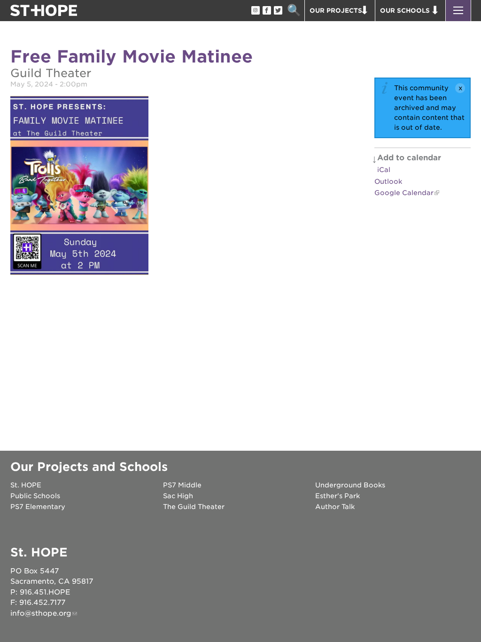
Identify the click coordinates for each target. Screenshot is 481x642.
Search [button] (293, 10)
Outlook (388, 181)
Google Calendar (404, 192)
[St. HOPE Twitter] (277, 11)
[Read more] (79, 187)
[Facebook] (266, 11)
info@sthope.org (40, 613)
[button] (458, 10)
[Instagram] (255, 11)
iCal (383, 169)
